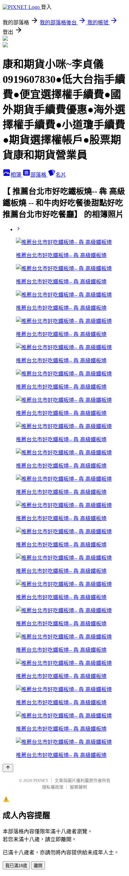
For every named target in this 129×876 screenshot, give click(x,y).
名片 (61, 175)
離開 (38, 865)
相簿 (16, 175)
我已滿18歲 (16, 865)
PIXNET (40, 780)
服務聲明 (78, 787)
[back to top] (8, 768)
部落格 (39, 175)
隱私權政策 (53, 787)
